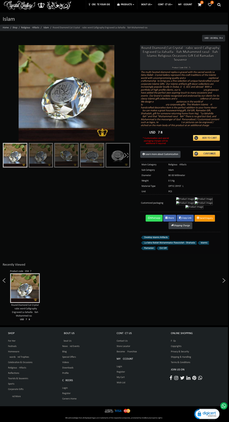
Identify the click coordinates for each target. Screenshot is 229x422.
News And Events (70, 346)
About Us (66, 341)
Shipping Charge (181, 225)
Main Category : (150, 164)
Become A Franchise (127, 351)
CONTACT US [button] (164, 4)
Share (171, 218)
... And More (14, 396)
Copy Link (186, 218)
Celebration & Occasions (20, 362)
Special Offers (69, 357)
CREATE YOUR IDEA (100, 4)
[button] (126, 155)
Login (65, 388)
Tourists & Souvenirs (18, 378)
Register (66, 393)
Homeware (13, 351)
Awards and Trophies (18, 357)
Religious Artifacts (30, 27)
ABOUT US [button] (145, 4)
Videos (65, 362)
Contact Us (122, 341)
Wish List (121, 382)
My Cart (121, 377)
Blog (64, 351)
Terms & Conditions (180, 362)
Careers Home (69, 398)
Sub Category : (149, 170)
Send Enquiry (206, 218)
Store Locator (123, 346)
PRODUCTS (126, 4)
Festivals (12, 346)
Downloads (67, 367)
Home (6, 27)
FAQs (173, 341)
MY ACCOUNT (185, 4)
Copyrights (176, 346)
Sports (11, 384)
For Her (12, 341)
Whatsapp (155, 218)
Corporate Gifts (15, 389)
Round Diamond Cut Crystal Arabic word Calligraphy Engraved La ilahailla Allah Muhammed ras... (25, 312)
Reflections (13, 373)
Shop (15, 27)
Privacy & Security (180, 351)
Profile (65, 373)
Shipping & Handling (181, 357)
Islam (46, 27)
